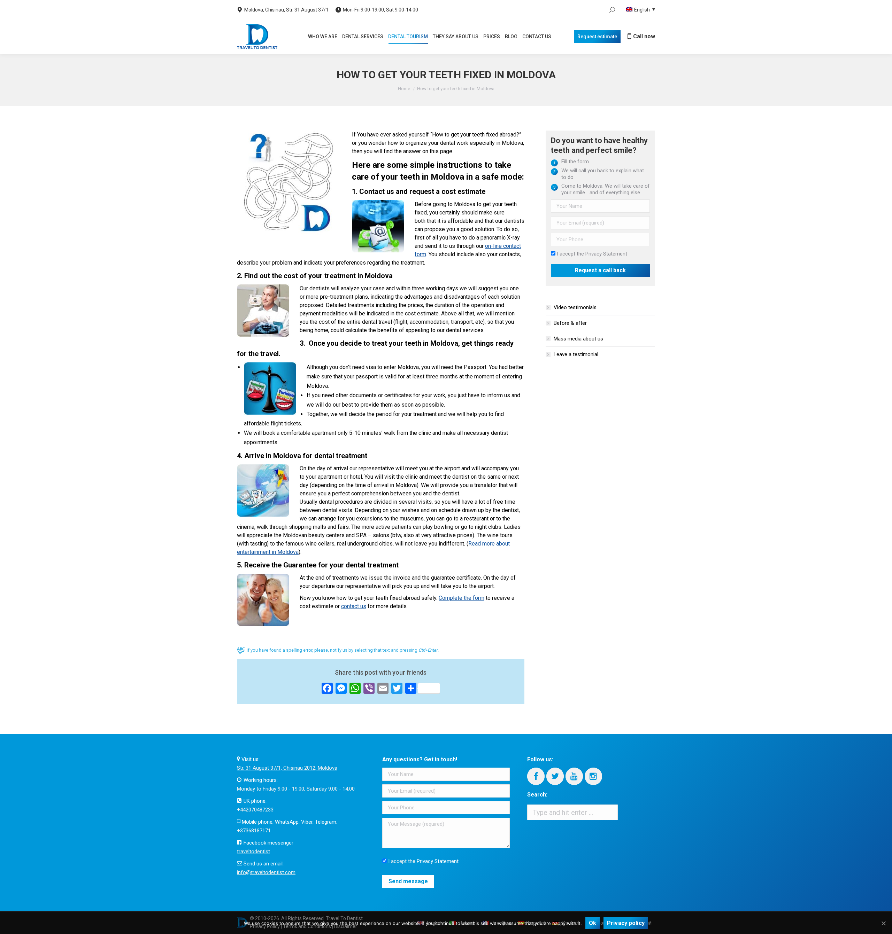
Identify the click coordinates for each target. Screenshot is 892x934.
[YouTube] (574, 776)
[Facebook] (536, 776)
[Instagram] (593, 776)
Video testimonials (575, 307)
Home (404, 88)
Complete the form (461, 598)
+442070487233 (255, 810)
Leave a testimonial (576, 354)
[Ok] (883, 923)
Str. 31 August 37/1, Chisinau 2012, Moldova (287, 768)
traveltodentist (253, 851)
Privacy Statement (606, 254)
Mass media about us (578, 339)
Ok (593, 923)
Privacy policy (626, 923)
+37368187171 (254, 830)
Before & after (570, 323)
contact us (353, 606)
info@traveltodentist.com (266, 872)
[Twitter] (555, 776)
